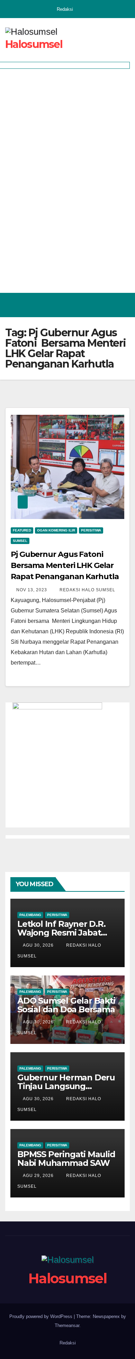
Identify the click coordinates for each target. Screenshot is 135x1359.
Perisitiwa (91, 530)
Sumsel (20, 541)
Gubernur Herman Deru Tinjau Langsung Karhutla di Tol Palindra (66, 1086)
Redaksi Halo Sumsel (86, 589)
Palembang (30, 915)
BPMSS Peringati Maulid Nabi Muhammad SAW (66, 1158)
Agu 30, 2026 (38, 945)
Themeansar (67, 1325)
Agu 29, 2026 (38, 1175)
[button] (94, 305)
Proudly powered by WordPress (41, 1316)
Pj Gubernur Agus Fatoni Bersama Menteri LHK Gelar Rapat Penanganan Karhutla (65, 565)
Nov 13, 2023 (31, 589)
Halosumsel (33, 44)
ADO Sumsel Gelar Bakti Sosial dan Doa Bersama (66, 1005)
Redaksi (65, 9)
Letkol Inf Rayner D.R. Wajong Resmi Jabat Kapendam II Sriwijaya (61, 932)
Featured (22, 530)
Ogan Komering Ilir (56, 530)
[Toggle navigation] (122, 305)
